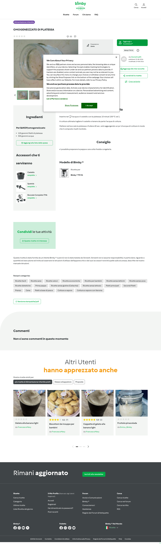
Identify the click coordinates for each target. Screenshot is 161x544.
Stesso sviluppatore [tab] (63, 382)
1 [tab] (77, 446)
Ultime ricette (19, 505)
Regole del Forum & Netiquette (95, 513)
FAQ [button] (96, 14)
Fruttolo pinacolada (127, 423)
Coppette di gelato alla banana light (94, 426)
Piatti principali (112, 286)
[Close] (116, 57)
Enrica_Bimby (126, 427)
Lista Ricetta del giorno (23, 509)
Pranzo (18, 290)
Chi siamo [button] (86, 14)
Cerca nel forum (124, 501)
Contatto (48, 539)
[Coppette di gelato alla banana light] (97, 403)
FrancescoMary (24, 427)
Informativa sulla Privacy (81, 539)
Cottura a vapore (65, 290)
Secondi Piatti (130, 286)
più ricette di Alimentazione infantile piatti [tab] (33, 382)
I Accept (89, 105)
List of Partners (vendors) (57, 99)
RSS (118, 509)
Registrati (52, 504)
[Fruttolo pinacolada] (132, 403)
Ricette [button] (66, 14)
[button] (136, 5)
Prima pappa (40, 286)
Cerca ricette (19, 498)
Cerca (119, 493)
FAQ (120, 539)
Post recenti (53, 512)
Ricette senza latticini (115, 281)
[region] (81, 83)
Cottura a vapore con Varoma (89, 290)
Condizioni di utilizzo (62, 539)
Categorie (17, 501)
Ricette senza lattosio (92, 286)
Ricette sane (36, 281)
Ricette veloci (52, 281)
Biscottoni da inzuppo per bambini (61, 426)
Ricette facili (20, 281)
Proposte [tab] (79, 382)
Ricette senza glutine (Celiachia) (64, 286)
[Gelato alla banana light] (29, 403)
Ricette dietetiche (23, 286)
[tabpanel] (80, 419)
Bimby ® (85, 501)
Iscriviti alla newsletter (93, 474)
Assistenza (86, 509)
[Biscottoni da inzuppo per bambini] (63, 403)
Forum (85, 493)
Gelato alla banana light (26, 423)
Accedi (51, 500)
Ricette (16, 493)
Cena (28, 290)
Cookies (128, 539)
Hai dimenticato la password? (60, 508)
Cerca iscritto (123, 505)
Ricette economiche (71, 281)
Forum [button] (76, 14)
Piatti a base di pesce (44, 290)
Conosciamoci (88, 505)
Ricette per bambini (93, 281)
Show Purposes (71, 105)
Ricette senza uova (137, 281)
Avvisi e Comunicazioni (92, 498)
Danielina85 (136, 57)
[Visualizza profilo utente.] (124, 59)
